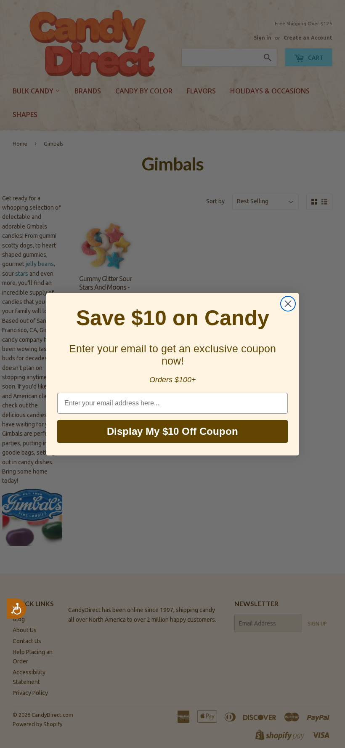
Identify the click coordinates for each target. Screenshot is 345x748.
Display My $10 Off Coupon (172, 431)
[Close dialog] (288, 303)
